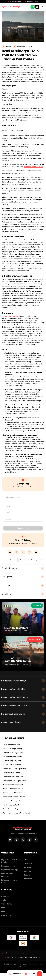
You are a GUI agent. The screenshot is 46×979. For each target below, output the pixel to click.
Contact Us (6, 915)
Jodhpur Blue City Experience (14, 769)
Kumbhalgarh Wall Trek (12, 805)
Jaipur (27, 859)
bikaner (27, 875)
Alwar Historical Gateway (13, 789)
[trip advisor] (11, 606)
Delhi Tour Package (11, 316)
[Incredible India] (23, 937)
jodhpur (27, 871)
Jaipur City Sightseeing (12, 749)
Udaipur (27, 867)
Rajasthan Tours (8, 866)
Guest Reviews (7, 904)
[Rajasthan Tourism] (11, 937)
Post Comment (23, 528)
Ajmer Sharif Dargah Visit (13, 785)
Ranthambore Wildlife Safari (14, 777)
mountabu (28, 879)
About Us (5, 896)
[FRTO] (23, 943)
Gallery (4, 900)
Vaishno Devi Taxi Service (33, 167)
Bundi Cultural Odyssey (12, 809)
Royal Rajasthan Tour (11, 745)
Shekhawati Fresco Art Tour (14, 797)
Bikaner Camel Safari (11, 773)
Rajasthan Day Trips (9, 870)
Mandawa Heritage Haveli (13, 801)
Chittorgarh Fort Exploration (14, 781)
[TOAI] (34, 937)
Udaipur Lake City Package (13, 753)
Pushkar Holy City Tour (12, 761)
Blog (3, 908)
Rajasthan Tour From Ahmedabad (16, 813)
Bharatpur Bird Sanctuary (13, 793)
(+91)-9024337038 (9, 953)
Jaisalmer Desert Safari (12, 757)
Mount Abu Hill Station (12, 765)
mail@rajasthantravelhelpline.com (32, 953)
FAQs (3, 911)
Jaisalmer (28, 863)
